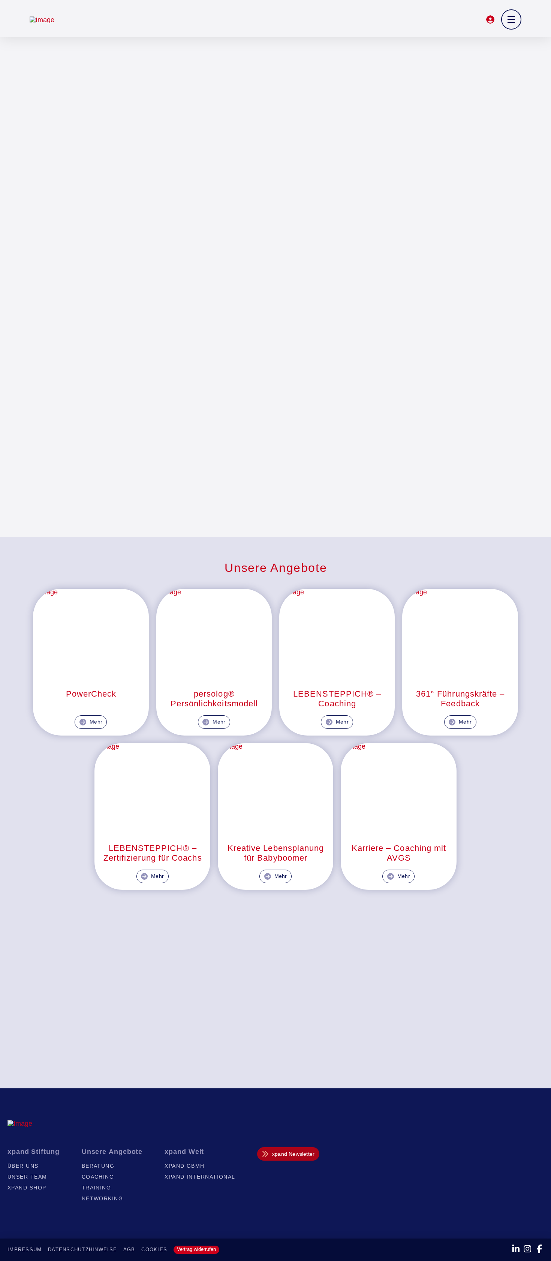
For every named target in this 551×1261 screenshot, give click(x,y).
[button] (490, 19)
